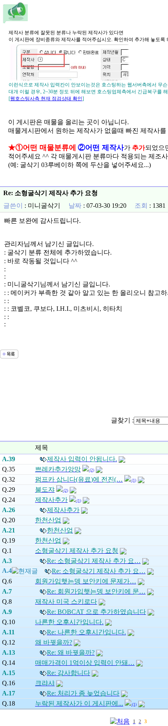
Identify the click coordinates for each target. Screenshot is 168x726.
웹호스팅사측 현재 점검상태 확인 (46, 98)
